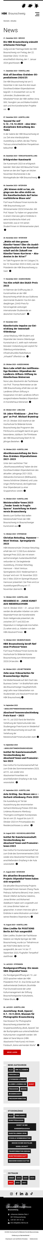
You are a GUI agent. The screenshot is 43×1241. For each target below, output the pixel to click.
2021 (24, 1182)
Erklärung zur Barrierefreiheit (20, 1235)
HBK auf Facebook (16, 1193)
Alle (11, 1070)
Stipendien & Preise (17, 1079)
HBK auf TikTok (31, 1193)
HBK (5, 13)
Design (24, 1089)
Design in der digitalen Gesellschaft (22, 1144)
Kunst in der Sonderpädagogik (22, 1126)
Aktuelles (13, 21)
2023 (11, 1182)
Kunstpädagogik (16, 1120)
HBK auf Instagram (11, 1193)
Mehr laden (12, 1052)
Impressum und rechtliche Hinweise (17, 1239)
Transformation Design (19, 1151)
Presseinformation (17, 1098)
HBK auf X (21, 1193)
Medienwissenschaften (19, 1161)
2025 (26, 1178)
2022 (18, 1182)
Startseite (6, 21)
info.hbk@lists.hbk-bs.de (19, 1223)
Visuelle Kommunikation (20, 1138)
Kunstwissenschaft (18, 1156)
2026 (19, 1178)
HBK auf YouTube (26, 1193)
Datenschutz (34, 1239)
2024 (32, 1178)
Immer (11, 1178)
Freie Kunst (20, 1115)
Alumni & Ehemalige (17, 1084)
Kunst (31, 1084)
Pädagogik (13, 1089)
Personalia (14, 1074)
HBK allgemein (21, 1070)
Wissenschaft (15, 1094)
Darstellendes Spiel (18, 1133)
